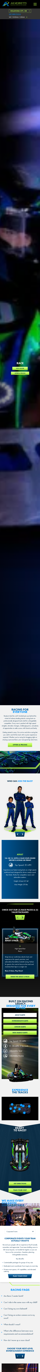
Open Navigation (35, 4)
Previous (17, 834)
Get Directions (15, 14)
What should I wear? (12, 1324)
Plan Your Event (20, 1276)
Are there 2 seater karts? (13, 1296)
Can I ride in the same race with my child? (20, 1302)
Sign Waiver (20, 368)
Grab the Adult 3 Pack (20, 977)
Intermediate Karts (20, 1021)
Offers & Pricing (20, 373)
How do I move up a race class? (17, 1340)
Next (22, 834)
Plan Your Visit (20, 1190)
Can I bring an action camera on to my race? (19, 1316)
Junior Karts (20, 1027)
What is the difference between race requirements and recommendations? (18, 1332)
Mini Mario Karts (20, 1033)
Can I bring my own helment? (15, 1308)
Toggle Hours (27, 17)
